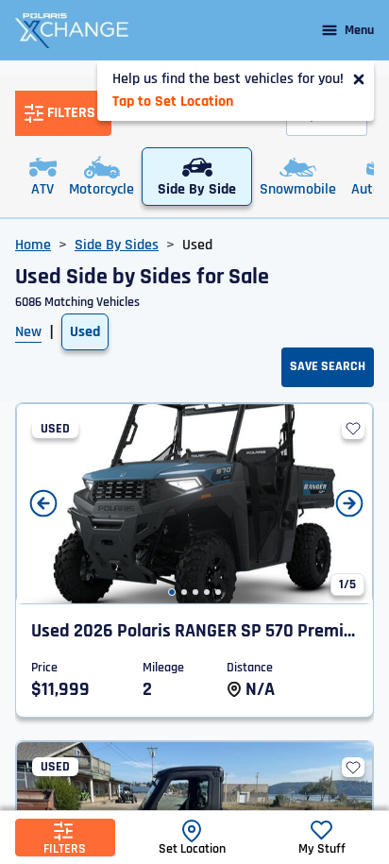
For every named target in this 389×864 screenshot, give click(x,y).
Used (85, 332)
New (28, 332)
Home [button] (33, 245)
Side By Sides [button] (117, 245)
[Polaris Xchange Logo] (71, 30)
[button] (172, 592)
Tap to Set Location (172, 101)
